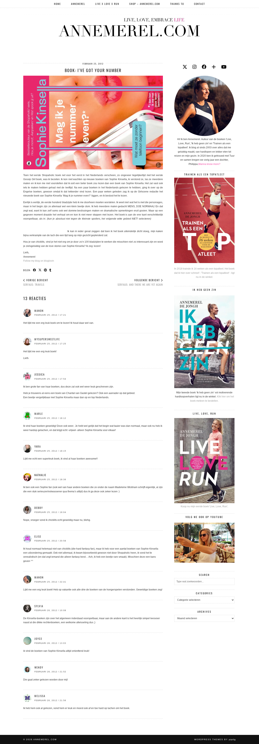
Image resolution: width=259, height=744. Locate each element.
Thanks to (177, 3)
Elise (37, 536)
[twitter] (185, 67)
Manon (39, 311)
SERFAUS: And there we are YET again (140, 282)
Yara (37, 446)
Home (57, 3)
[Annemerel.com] (129, 26)
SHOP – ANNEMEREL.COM (144, 3)
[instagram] (194, 67)
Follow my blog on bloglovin (38, 260)
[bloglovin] (214, 67)
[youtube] (223, 67)
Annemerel (78, 3)
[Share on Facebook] (34, 270)
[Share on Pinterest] (45, 270)
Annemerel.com (45, 739)
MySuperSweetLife (47, 339)
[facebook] (204, 67)
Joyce (38, 639)
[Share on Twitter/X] (40, 270)
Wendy (38, 667)
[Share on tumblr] (50, 270)
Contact (199, 3)
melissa (39, 696)
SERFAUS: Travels (35, 282)
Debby (38, 508)
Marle (38, 414)
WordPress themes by (215, 739)
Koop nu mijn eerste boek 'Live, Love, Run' (204, 506)
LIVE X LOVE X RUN (107, 3)
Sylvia (38, 606)
